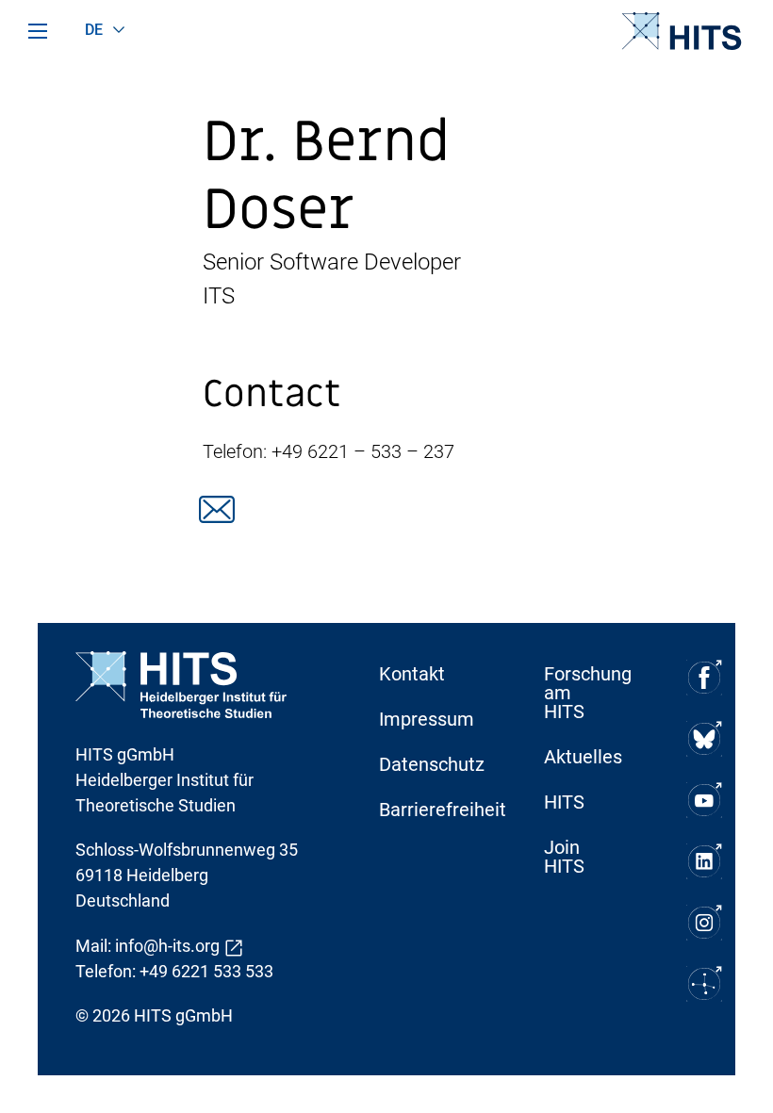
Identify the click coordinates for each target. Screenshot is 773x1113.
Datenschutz (428, 764)
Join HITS (564, 856)
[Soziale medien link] (216, 509)
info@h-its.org (167, 946)
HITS (564, 802)
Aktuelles (583, 756)
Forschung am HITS (588, 693)
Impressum (426, 719)
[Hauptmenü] (37, 31)
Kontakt (412, 674)
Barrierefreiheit (428, 809)
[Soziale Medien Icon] (704, 677)
